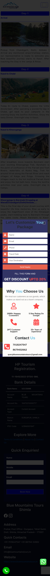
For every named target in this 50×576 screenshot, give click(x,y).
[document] (25, 288)
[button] (44, 223)
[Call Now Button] (6, 570)
